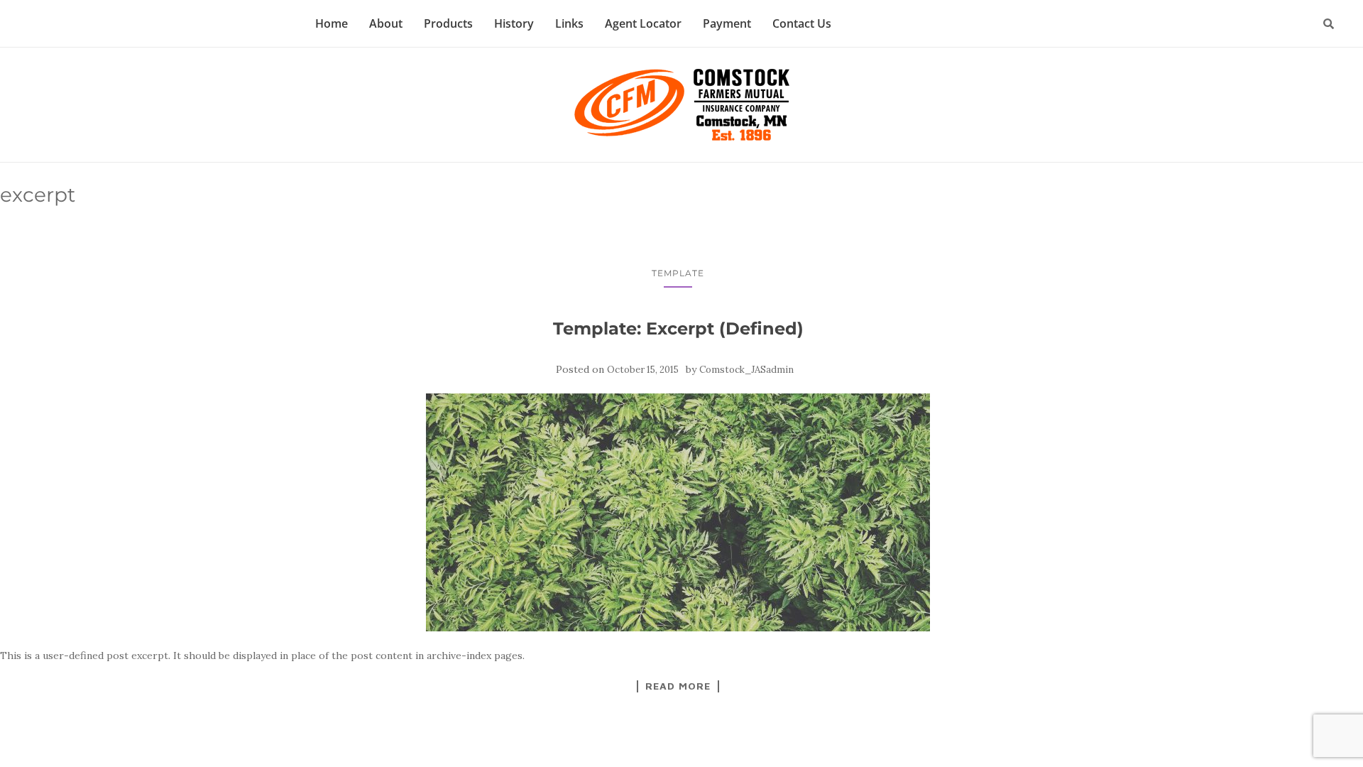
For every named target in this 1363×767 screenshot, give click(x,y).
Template (678, 273)
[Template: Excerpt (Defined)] (678, 512)
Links (569, 23)
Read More (678, 686)
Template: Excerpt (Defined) (678, 328)
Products (448, 23)
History (514, 23)
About (386, 23)
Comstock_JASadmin (746, 370)
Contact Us (801, 23)
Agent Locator (643, 23)
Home (331, 23)
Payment (727, 23)
